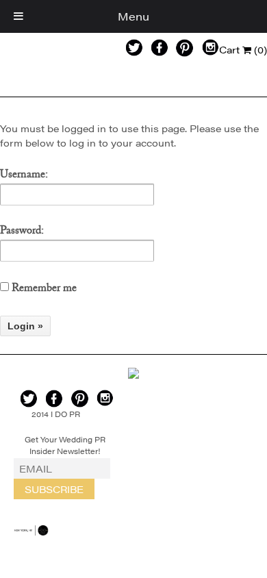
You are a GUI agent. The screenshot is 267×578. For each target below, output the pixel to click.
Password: (22, 233)
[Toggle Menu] (18, 16)
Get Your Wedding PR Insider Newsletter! (65, 445)
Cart (243, 49)
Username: (24, 177)
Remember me (43, 290)
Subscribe (54, 489)
